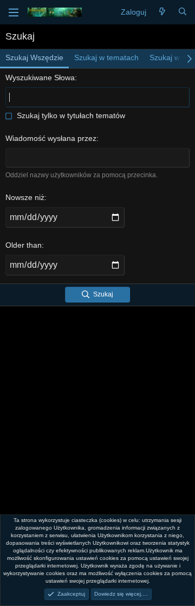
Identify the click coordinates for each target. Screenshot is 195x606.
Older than (23, 245)
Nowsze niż (24, 197)
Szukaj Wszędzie (34, 57)
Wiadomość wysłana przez (50, 138)
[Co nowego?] (162, 12)
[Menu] (13, 12)
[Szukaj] (182, 12)
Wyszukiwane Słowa (40, 77)
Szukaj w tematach (106, 57)
